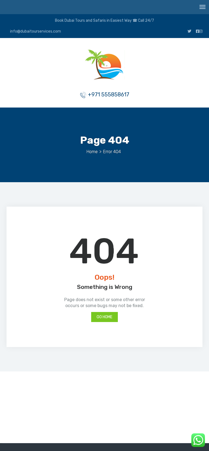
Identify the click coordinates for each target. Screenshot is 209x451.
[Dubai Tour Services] (104, 66)
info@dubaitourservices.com (35, 31)
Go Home (104, 317)
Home (92, 151)
